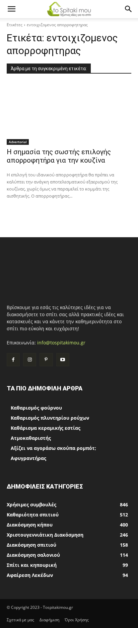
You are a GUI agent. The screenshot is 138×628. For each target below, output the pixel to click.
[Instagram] (29, 359)
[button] (11, 9)
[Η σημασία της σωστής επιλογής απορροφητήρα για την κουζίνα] (69, 113)
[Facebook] (13, 359)
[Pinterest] (46, 359)
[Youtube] (62, 359)
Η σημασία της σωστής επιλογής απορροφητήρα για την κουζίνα (59, 156)
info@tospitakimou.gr (61, 342)
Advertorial (18, 141)
